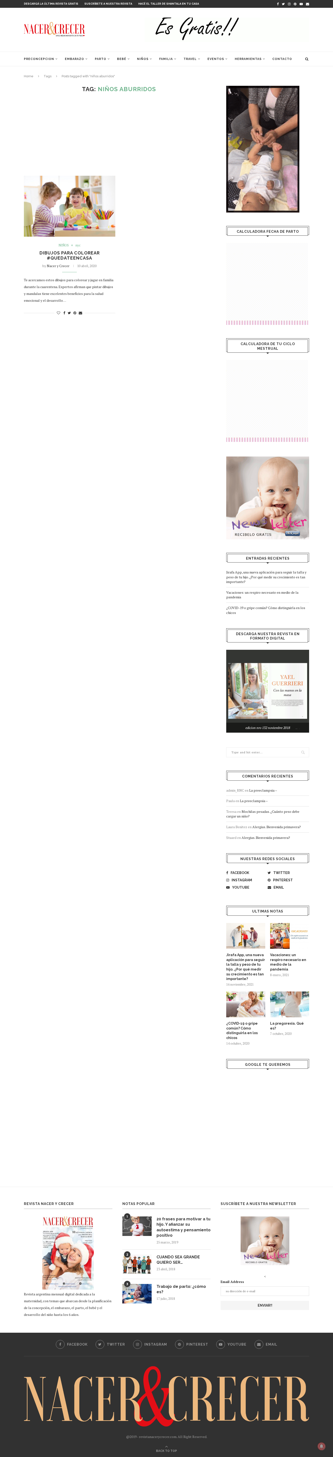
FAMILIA (166, 59)
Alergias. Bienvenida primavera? (276, 827)
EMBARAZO (74, 59)
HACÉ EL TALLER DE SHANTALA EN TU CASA (168, 3)
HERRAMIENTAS (248, 59)
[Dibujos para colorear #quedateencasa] (69, 206)
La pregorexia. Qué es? (287, 1025)
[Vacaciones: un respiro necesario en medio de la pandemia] (289, 936)
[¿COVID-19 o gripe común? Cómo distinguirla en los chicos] (245, 1004)
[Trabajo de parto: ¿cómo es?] (137, 1293)
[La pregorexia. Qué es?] (289, 1004)
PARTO (100, 59)
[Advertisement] (119, 134)
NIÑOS (142, 59)
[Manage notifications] (321, 1446)
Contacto (282, 59)
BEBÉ (121, 59)
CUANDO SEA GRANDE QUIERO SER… (178, 1260)
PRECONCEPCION (39, 59)
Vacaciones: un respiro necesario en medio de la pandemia (288, 962)
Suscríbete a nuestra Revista (108, 3)
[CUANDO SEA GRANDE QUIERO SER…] (137, 1264)
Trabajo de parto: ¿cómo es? (181, 1289)
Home (28, 76)
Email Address (232, 1281)
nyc (78, 245)
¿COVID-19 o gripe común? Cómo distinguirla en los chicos (242, 1030)
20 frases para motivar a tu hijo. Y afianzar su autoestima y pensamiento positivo (184, 1227)
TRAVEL (190, 59)
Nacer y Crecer (58, 265)
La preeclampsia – (263, 790)
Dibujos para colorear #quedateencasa (69, 255)
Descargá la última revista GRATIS (51, 3)
